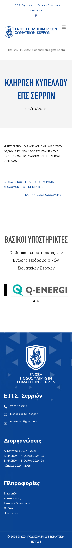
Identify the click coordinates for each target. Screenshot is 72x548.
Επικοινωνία (36, 10)
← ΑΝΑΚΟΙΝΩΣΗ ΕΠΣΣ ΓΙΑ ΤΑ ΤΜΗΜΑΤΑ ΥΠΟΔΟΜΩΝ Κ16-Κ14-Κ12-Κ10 (29, 185)
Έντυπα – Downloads (49, 5)
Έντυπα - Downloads (17, 503)
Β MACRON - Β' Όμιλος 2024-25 (24, 460)
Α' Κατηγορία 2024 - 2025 (20, 451)
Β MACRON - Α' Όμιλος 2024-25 (24, 456)
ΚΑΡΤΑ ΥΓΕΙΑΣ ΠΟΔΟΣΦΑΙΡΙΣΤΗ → (46, 195)
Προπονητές (11, 513)
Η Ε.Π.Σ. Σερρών (21, 5)
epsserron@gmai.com (23, 421)
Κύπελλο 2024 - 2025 (17, 465)
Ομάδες (9, 508)
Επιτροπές (10, 493)
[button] (34, 301)
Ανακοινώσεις (12, 498)
